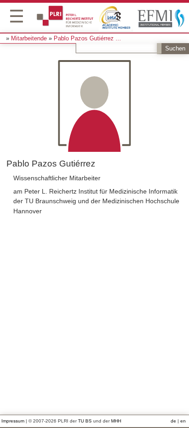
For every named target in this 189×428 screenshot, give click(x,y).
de (173, 420)
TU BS (85, 420)
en (183, 420)
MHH (116, 420)
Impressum (12, 420)
